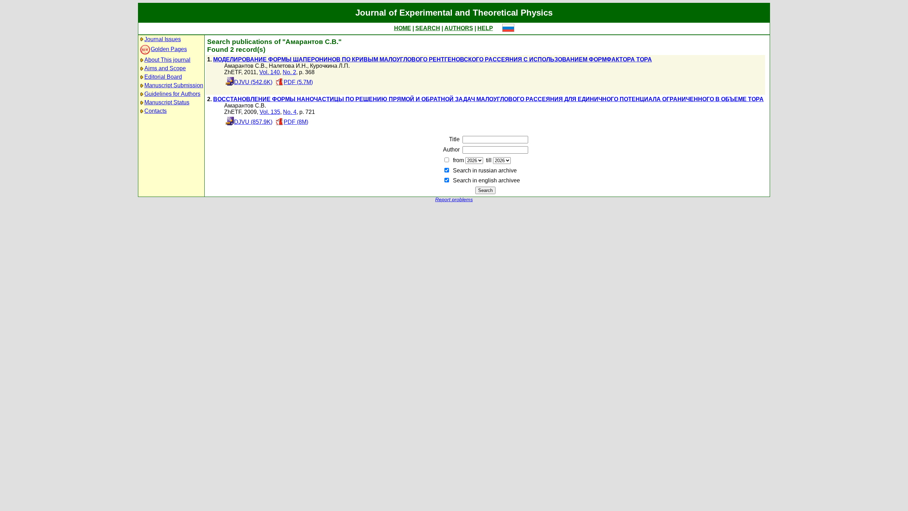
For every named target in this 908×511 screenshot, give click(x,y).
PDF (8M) (296, 122)
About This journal (167, 60)
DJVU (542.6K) (253, 82)
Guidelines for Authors (172, 94)
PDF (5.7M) (298, 82)
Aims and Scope (165, 68)
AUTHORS (458, 28)
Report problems (454, 199)
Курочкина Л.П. (330, 66)
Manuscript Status (166, 102)
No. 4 (290, 112)
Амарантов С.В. (245, 66)
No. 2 (289, 72)
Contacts (155, 111)
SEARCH (427, 28)
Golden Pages (169, 49)
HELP (485, 28)
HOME (402, 28)
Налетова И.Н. (288, 66)
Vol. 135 (270, 112)
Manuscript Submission (173, 85)
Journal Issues (162, 39)
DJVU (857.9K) (253, 122)
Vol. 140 (269, 72)
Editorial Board (163, 77)
